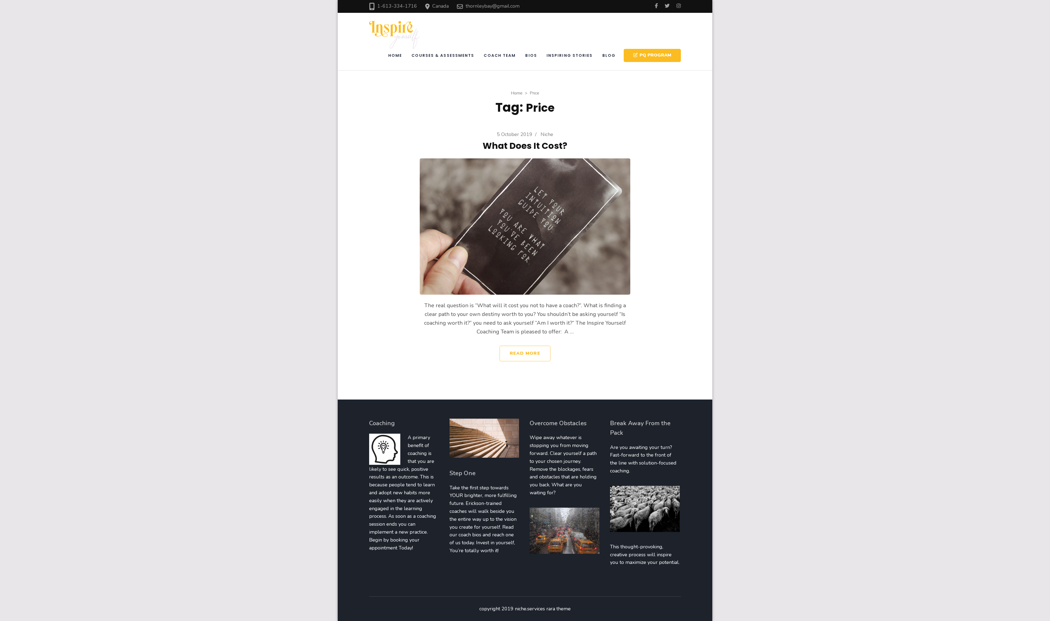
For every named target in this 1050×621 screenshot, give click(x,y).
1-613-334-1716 (397, 6)
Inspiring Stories (570, 55)
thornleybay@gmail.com (493, 6)
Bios (531, 55)
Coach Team (500, 55)
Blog (609, 55)
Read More (525, 353)
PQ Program (655, 55)
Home (395, 55)
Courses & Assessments (443, 55)
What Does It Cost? (525, 146)
